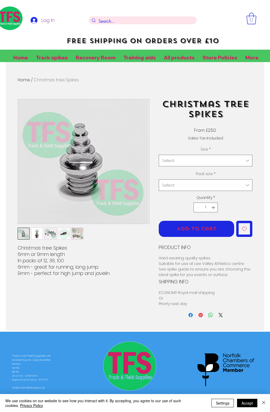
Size (206, 149)
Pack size (205, 173)
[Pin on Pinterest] (200, 315)
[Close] (264, 403)
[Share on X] (221, 315)
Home (24, 80)
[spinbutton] (205, 207)
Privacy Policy (31, 405)
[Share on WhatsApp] (211, 315)
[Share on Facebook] (190, 315)
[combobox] (205, 160)
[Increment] (213, 207)
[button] (251, 18)
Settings (222, 403)
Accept (247, 403)
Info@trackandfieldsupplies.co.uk (28, 387)
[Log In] (33, 20)
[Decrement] (197, 207)
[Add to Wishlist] (244, 229)
